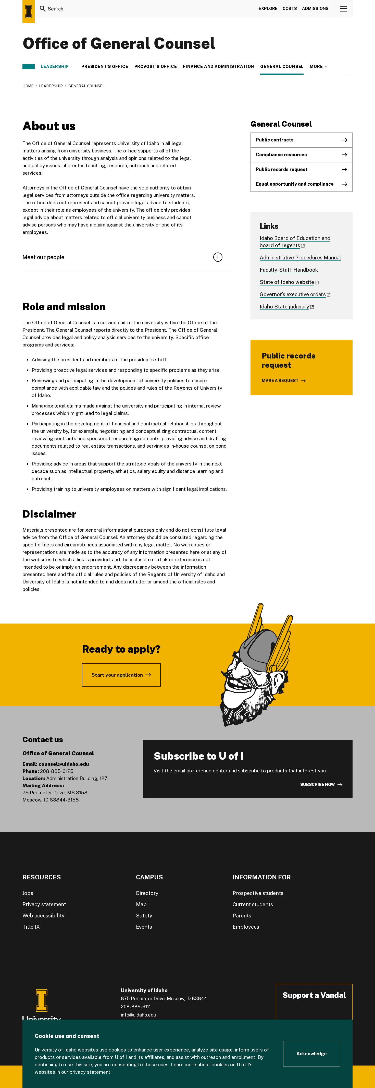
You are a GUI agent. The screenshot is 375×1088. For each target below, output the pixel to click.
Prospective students (258, 893)
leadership (55, 67)
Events (144, 927)
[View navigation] (343, 8)
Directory (147, 893)
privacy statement (90, 1072)
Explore (268, 8)
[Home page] (28, 11)
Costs (290, 8)
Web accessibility (43, 916)
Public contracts (275, 139)
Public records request (282, 169)
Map (141, 904)
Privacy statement (44, 904)
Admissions (315, 8)
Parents (242, 916)
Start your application (117, 675)
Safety (144, 916)
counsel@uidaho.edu (64, 764)
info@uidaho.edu (138, 1015)
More (319, 67)
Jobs (27, 893)
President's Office (104, 67)
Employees (246, 927)
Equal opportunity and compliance (295, 184)
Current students (253, 904)
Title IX (31, 927)
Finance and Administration (218, 67)
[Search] (43, 9)
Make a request (280, 380)
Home (27, 86)
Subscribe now (317, 784)
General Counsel (282, 67)
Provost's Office (155, 67)
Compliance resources (281, 154)
